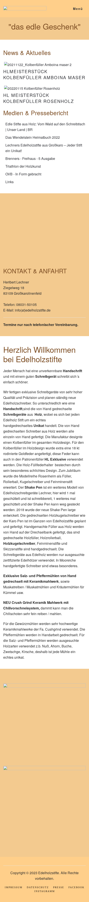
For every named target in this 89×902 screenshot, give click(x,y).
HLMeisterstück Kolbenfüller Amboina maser (44, 74)
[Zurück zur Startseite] (24, 8)
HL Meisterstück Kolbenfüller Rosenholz (38, 98)
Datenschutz (38, 887)
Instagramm (44, 891)
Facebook (76, 887)
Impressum (13, 887)
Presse (58, 887)
